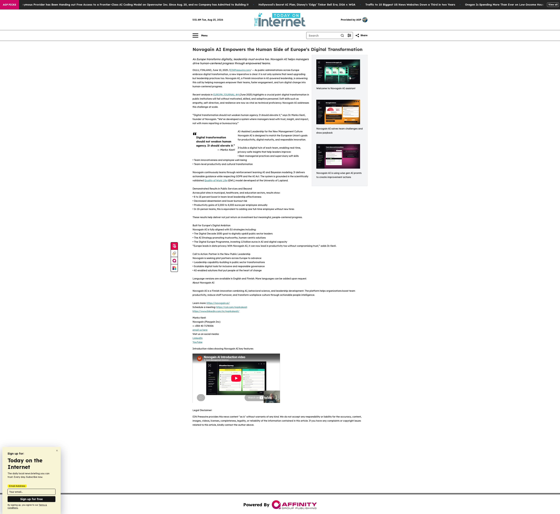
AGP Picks (9, 4)
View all (553, 4)
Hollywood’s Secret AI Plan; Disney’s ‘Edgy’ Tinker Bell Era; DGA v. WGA (306, 4)
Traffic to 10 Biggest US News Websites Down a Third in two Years (410, 4)
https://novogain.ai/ (218, 303)
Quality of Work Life (215, 180)
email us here (200, 329)
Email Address (17, 486)
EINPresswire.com (240, 70)
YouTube (197, 342)
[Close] (57, 450)
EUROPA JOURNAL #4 (226, 94)
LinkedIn (197, 338)
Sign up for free (31, 499)
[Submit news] (174, 246)
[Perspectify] (174, 253)
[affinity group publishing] (174, 260)
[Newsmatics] (174, 268)
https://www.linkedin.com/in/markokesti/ (215, 311)
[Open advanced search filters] (349, 35)
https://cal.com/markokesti (231, 307)
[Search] (342, 35)
